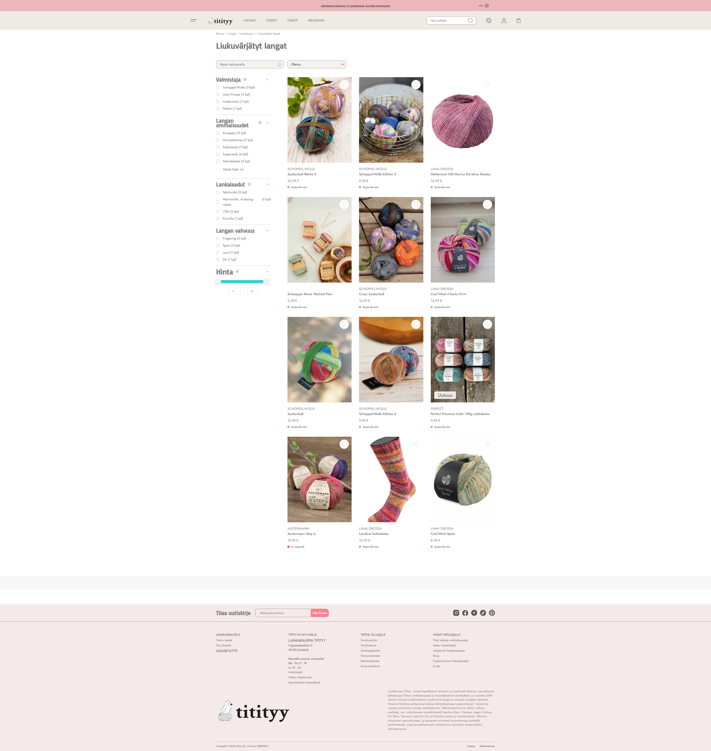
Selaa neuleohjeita (444, 645)
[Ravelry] (474, 613)
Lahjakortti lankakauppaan (449, 650)
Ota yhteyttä (223, 645)
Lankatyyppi (247, 34)
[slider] (218, 281)
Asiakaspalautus (370, 650)
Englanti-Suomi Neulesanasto (451, 661)
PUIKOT (292, 20)
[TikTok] (483, 613)
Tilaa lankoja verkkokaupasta (450, 640)
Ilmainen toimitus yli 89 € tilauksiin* (355, 6)
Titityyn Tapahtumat (299, 677)
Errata (436, 666)
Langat (232, 34)
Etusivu (220, 34)
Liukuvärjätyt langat (268, 34)
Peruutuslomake (370, 656)
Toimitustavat (368, 645)
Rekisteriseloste (370, 661)
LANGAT (249, 20)
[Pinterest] (492, 613)
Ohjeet (271, 20)
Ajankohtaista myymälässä (304, 682)
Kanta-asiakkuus (370, 666)
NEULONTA (316, 20)
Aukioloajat (295, 672)
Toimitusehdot (369, 640)
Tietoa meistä (224, 640)
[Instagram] (456, 613)
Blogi (436, 656)
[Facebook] (465, 613)
